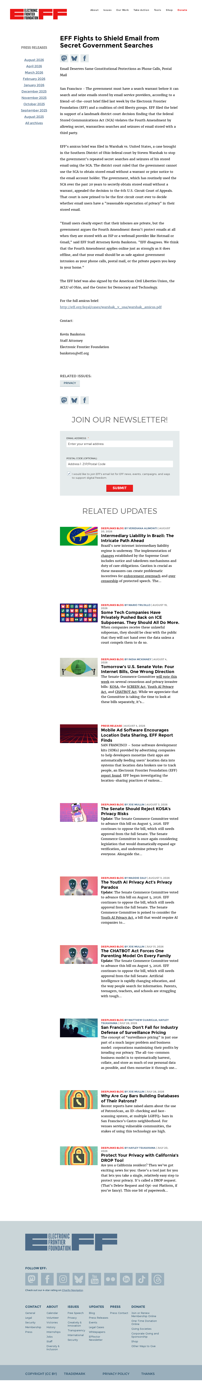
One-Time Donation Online (144, 1322)
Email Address (76, 438)
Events (93, 1322)
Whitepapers (97, 1331)
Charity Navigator (72, 1290)
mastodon (31, 1279)
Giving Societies (141, 1328)
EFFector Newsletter (96, 1338)
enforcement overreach (142, 576)
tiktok (142, 1279)
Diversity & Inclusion (53, 1348)
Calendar (52, 1312)
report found (111, 775)
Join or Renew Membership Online (143, 1314)
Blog (92, 1312)
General (30, 1312)
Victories (52, 1322)
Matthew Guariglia (142, 1020)
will (159, 677)
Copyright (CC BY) (41, 1374)
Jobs (50, 1336)
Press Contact (119, 1312)
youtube (94, 1279)
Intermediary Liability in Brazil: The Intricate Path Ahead (137, 538)
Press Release (111, 725)
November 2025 (34, 98)
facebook (47, 1279)
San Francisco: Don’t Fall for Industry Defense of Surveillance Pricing (139, 1030)
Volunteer (53, 1317)
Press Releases (34, 47)
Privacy (70, 383)
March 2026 (34, 72)
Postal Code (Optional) (81, 458)
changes (107, 556)
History (51, 1327)
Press (28, 1331)
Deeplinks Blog (112, 528)
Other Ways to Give (143, 1346)
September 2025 (34, 110)
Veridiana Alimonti (142, 528)
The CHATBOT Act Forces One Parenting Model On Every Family (136, 953)
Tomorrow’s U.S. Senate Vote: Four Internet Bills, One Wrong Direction (137, 669)
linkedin (126, 1279)
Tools (157, 9)
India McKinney (139, 659)
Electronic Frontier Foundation (38, 15)
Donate (182, 9)
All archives (34, 123)
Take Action (141, 9)
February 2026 (34, 79)
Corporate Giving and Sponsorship (145, 1335)
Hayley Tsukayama (141, 1147)
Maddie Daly (137, 877)
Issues (107, 9)
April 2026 (34, 66)
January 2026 (34, 85)
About (94, 9)
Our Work (122, 9)
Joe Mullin (136, 804)
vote (166, 677)
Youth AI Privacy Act (117, 917)
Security (30, 1322)
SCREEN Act (136, 687)
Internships (54, 1331)
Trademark (74, 1374)
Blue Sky (79, 1279)
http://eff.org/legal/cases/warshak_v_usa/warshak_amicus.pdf (111, 307)
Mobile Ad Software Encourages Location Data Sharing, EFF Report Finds (137, 734)
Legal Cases (96, 1327)
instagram (63, 1279)
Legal (28, 1317)
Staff (49, 1341)
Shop (169, 9)
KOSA (114, 687)
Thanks (148, 1374)
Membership (33, 1327)
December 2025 (34, 91)
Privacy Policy (116, 1374)
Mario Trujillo (139, 605)
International (76, 1334)
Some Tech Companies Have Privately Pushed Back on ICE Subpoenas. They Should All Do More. (140, 617)
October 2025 (34, 104)
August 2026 (34, 60)
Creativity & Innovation (74, 1324)
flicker (110, 1279)
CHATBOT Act (126, 692)
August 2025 (34, 117)
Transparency (76, 1330)
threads (158, 1279)
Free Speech (76, 1312)
